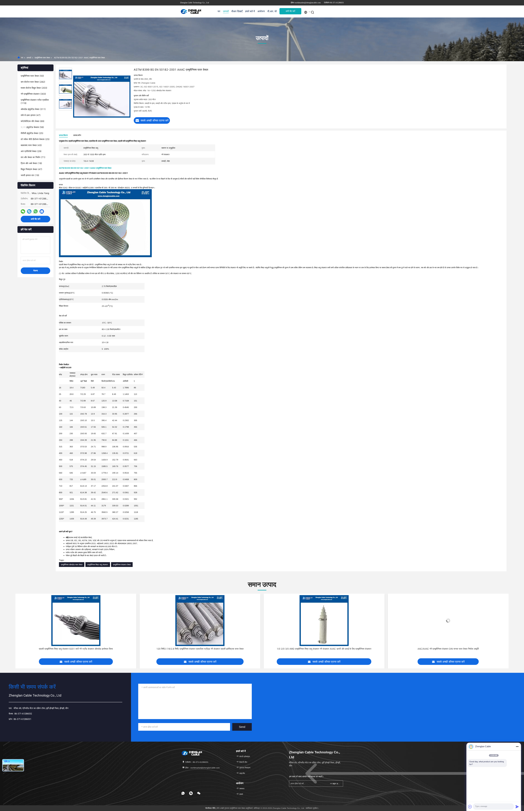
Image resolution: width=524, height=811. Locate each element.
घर (219, 11)
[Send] (517, 807)
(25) (32, 133)
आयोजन (261, 11)
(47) (31, 115)
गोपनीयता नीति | (211, 808)
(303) (33, 93)
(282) (33, 81)
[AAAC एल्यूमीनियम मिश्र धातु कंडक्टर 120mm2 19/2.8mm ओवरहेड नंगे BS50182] (324, 620)
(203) (34, 87)
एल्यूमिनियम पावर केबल (42, 57)
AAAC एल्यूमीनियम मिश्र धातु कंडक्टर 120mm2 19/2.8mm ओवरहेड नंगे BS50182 (324, 648)
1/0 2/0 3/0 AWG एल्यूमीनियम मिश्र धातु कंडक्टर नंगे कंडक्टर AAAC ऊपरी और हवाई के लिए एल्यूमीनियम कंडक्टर (76, 648)
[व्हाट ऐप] (35, 211)
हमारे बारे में (250, 11)
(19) (30, 175)
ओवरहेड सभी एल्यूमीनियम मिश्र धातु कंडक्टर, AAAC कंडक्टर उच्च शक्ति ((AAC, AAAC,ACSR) (448, 648)
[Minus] (517, 746)
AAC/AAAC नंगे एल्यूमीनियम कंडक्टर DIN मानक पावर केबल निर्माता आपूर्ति (199, 648)
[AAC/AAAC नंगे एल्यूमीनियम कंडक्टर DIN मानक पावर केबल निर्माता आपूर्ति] (200, 620)
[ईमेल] (42, 211)
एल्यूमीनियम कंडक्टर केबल (122, 564)
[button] (17, 628)
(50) (32, 75)
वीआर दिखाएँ (236, 11)
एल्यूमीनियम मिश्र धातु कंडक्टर (97, 564)
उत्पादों (226, 11)
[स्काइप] (29, 211)
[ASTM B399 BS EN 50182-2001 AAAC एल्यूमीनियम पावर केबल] (101, 96)
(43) (31, 145)
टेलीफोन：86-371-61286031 (196, 762)
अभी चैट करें (290, 11)
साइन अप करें (336, 784)
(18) (31, 163)
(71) (33, 157)
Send (242, 726)
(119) (35, 101)
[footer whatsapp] (183, 793)
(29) (31, 151)
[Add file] (470, 807)
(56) (32, 127)
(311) (33, 109)
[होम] (191, 11)
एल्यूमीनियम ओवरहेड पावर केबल (71, 564)
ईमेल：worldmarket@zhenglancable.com (202, 768)
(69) (32, 121)
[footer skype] (191, 793)
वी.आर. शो (272, 11)
